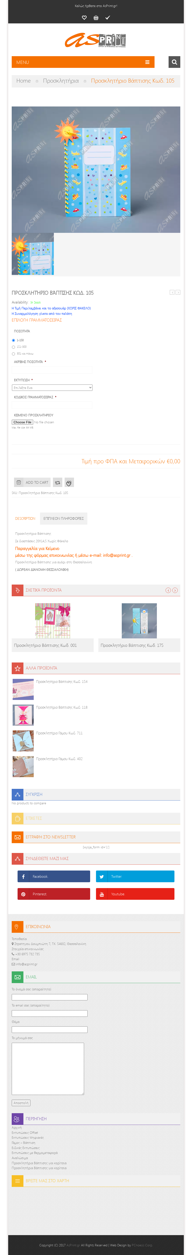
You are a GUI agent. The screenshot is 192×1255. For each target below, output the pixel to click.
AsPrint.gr (73, 1245)
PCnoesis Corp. (142, 1245)
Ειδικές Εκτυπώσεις (26, 1147)
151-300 (21, 346)
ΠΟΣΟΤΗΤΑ (22, 331)
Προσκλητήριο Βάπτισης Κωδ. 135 (172, 292)
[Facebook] (23, 876)
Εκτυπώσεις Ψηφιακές (28, 1137)
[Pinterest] (23, 894)
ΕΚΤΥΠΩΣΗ (23, 380)
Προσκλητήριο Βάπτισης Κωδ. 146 (178, 292)
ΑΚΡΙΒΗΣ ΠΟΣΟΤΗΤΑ (30, 362)
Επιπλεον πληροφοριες (64, 518)
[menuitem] (84, 17)
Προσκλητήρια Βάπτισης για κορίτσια (39, 1163)
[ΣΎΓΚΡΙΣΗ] (57, 482)
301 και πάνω (25, 353)
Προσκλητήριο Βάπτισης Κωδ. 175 (132, 645)
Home (23, 80)
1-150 (20, 340)
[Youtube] (102, 894)
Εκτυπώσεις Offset (25, 1132)
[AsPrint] (96, 42)
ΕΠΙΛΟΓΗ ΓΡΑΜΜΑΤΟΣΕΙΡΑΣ (37, 320)
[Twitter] (102, 876)
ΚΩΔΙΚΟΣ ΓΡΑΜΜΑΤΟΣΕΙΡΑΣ (35, 397)
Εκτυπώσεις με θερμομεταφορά (35, 1152)
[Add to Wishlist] (69, 482)
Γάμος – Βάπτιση (23, 1142)
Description (25, 518)
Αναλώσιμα (20, 1158)
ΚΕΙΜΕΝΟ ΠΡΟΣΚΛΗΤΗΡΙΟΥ (33, 415)
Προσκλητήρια (61, 80)
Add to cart (37, 482)
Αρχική (17, 1127)
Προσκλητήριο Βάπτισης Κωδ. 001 (45, 645)
